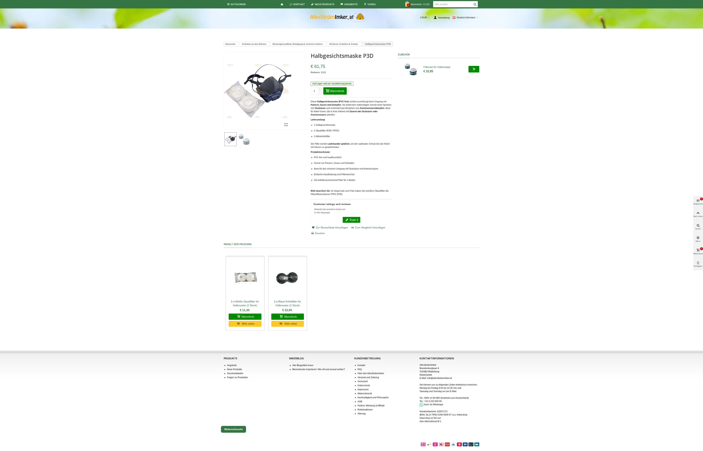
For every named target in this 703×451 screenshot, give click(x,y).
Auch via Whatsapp (433, 404)
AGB (360, 401)
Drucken (320, 233)
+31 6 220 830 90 (433, 401)
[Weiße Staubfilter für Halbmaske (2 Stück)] (245, 278)
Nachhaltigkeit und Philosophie (373, 397)
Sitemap (362, 413)
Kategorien (238, 4)
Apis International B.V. (430, 421)
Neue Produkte (324, 4)
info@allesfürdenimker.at (439, 378)
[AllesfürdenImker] (351, 17)
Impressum (363, 389)
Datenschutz (364, 385)
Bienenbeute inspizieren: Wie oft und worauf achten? (318, 369)
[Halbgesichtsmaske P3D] (286, 125)
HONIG (372, 4)
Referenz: (315, 72)
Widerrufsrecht (365, 393)
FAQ (360, 369)
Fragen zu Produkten (237, 377)
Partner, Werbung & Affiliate (371, 405)
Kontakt (299, 4)
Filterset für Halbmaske (436, 67)
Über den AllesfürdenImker (371, 373)
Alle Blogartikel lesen (302, 365)
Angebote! (351, 4)
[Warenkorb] (473, 69)
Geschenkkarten (235, 373)
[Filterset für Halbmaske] (410, 69)
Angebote (232, 365)
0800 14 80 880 (432, 398)
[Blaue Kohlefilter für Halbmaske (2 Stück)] (287, 278)
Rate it (353, 219)
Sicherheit (363, 381)
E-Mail (453, 391)
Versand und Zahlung (368, 377)
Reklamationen (365, 409)
